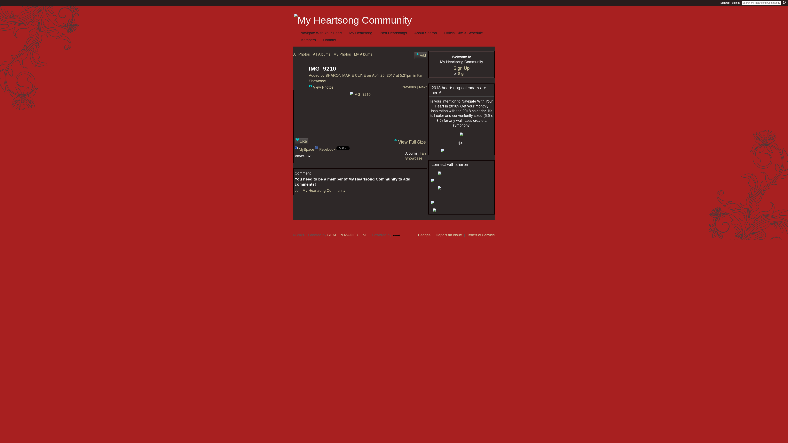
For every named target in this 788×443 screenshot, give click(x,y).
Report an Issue (449, 234)
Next (423, 86)
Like (303, 141)
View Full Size (412, 141)
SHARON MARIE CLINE (345, 75)
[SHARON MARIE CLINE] (299, 75)
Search (784, 3)
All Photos (301, 54)
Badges (424, 234)
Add (423, 55)
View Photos (323, 87)
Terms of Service (481, 234)
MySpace (306, 149)
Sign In (736, 2)
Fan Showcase (415, 155)
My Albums (363, 54)
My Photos (342, 54)
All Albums (321, 54)
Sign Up (725, 2)
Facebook (327, 149)
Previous (409, 86)
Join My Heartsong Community (320, 190)
